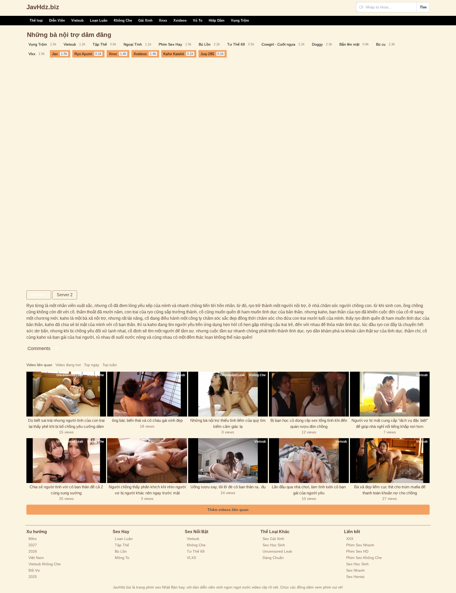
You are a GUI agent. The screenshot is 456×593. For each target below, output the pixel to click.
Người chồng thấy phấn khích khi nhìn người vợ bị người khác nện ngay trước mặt (147, 490)
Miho (32, 539)
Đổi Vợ (34, 570)
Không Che (123, 20)
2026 (32, 551)
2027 (32, 545)
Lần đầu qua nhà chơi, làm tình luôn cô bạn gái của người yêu (309, 490)
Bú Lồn (121, 551)
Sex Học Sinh (274, 545)
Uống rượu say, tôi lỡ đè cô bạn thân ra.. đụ (228, 487)
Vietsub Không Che (44, 564)
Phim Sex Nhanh (360, 545)
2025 (32, 577)
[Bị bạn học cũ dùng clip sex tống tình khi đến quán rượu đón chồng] (309, 394)
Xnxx (163, 20)
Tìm (423, 7)
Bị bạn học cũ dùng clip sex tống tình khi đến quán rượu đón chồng (308, 423)
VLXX (191, 558)
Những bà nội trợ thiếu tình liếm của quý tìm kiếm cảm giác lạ (228, 423)
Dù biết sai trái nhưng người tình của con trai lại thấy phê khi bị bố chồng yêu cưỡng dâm (66, 423)
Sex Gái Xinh (273, 539)
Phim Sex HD (357, 551)
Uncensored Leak (277, 551)
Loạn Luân (98, 20)
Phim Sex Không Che (364, 558)
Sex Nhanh (355, 570)
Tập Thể (122, 545)
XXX (349, 539)
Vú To (197, 20)
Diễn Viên (57, 20)
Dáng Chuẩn (273, 558)
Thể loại (36, 20)
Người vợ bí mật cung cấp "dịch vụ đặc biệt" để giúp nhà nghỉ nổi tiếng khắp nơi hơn (390, 423)
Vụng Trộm (240, 20)
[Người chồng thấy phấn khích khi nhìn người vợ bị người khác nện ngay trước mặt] (147, 460)
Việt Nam (36, 558)
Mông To (122, 558)
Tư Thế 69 (196, 551)
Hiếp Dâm (217, 20)
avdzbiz (42, 7)
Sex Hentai (355, 577)
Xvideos (180, 20)
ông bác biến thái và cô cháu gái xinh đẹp (147, 420)
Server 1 (39, 295)
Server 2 (65, 295)
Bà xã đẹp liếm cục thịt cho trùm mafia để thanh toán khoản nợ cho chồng (389, 490)
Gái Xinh (145, 20)
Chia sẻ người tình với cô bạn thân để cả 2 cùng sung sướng (66, 490)
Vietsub (77, 20)
